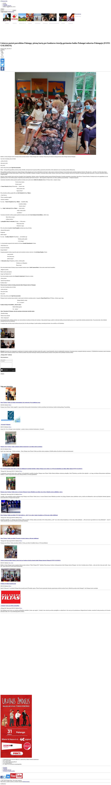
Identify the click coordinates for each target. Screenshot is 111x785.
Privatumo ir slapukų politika (9, 771)
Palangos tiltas (11, 11)
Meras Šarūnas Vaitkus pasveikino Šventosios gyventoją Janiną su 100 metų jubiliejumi (19, 538)
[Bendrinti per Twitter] (2, 66)
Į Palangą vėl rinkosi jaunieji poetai (8, 583)
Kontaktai (5, 4)
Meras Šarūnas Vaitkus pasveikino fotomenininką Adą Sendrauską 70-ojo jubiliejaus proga (20, 402)
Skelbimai (5, 768)
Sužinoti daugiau (26, 781)
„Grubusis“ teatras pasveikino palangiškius (10, 605)
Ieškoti (14, 10)
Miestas (10, 404)
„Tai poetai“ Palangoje (5, 424)
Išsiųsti (2, 373)
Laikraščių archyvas (7, 5)
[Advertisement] (55, 32)
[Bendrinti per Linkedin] (2, 62)
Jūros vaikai (11, 562)
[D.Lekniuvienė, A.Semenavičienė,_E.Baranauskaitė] (8, 338)
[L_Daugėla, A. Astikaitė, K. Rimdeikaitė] (8, 349)
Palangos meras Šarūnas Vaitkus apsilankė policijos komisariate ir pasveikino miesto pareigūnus (21, 446)
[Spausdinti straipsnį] (2, 57)
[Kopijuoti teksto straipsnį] (2, 54)
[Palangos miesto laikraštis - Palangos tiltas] (4, 1)
